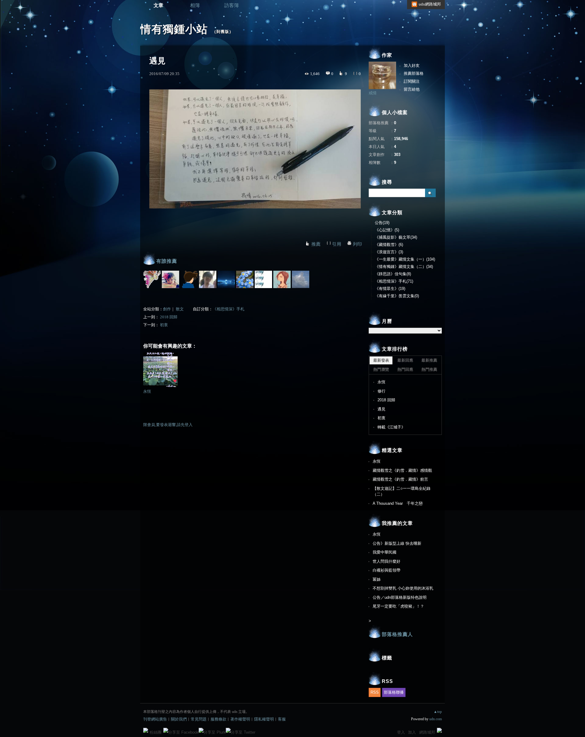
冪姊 (377, 579)
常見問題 (199, 719)
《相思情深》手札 (228, 309)
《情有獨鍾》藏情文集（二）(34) (404, 266)
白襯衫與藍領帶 (386, 570)
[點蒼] (245, 279)
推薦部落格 (414, 73)
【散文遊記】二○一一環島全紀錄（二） (402, 491)
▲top (438, 712)
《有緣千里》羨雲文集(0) (397, 296)
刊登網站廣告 (155, 719)
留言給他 (412, 89)
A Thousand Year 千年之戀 (398, 503)
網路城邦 (427, 732)
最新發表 (381, 360)
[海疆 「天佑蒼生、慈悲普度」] (170, 279)
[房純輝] (263, 279)
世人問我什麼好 (386, 561)
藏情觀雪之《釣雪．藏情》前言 (400, 479)
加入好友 (412, 65)
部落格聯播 (394, 692)
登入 (401, 732)
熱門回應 (405, 369)
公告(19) (382, 222)
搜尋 (430, 193)
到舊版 (222, 31)
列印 (357, 244)
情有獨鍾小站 (174, 29)
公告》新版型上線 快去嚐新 (397, 543)
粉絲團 (155, 732)
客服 (282, 719)
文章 (158, 5)
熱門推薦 (429, 369)
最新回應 (405, 360)
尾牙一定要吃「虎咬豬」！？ (398, 606)
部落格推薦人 (397, 634)
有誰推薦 (166, 261)
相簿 (195, 5)
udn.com (435, 719)
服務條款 (218, 719)
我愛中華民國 (384, 552)
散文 (180, 309)
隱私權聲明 (264, 719)
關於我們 (179, 719)
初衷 (164, 325)
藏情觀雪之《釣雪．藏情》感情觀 (402, 470)
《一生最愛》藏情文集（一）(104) (405, 259)
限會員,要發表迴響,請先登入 (168, 424)
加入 (412, 732)
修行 (381, 391)
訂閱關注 (412, 81)
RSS (374, 692)
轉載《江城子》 (391, 427)
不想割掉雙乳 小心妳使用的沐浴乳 (403, 588)
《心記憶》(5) (387, 230)
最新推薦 (429, 360)
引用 (336, 244)
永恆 (147, 391)
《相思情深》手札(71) (394, 281)
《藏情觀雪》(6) (389, 244)
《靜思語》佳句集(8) (393, 274)
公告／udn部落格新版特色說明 (400, 597)
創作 (167, 309)
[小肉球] (189, 279)
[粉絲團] (145, 730)
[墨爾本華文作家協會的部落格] (152, 279)
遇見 (381, 409)
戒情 (373, 93)
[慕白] (226, 279)
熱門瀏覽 (381, 369)
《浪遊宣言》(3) (389, 252)
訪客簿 (231, 5)
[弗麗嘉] (282, 279)
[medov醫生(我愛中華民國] (300, 279)
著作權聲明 (240, 719)
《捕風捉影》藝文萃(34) (396, 237)
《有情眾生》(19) (390, 288)
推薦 (316, 244)
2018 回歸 (168, 317)
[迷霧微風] (207, 279)
